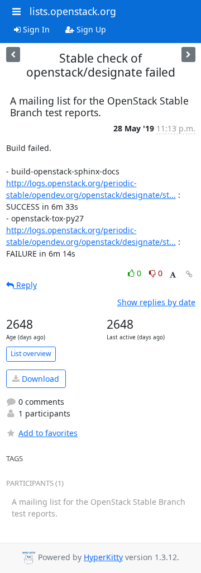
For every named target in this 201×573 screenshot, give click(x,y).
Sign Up (90, 29)
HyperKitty (103, 557)
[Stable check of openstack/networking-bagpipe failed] (13, 54)
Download (39, 378)
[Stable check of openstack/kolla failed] (188, 54)
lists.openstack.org (73, 11)
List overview (31, 353)
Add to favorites (48, 433)
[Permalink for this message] (189, 274)
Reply (25, 285)
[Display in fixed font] (172, 274)
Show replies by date (156, 302)
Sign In (35, 29)
